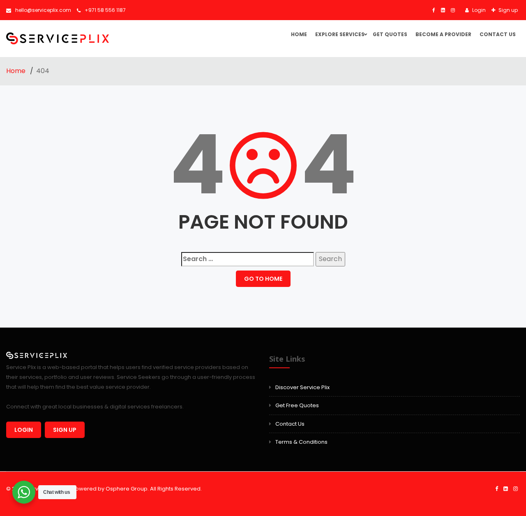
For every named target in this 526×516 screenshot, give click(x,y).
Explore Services (340, 34)
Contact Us (498, 34)
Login (478, 10)
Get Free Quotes (297, 405)
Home (299, 34)
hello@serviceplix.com (43, 10)
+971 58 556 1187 (105, 10)
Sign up (507, 10)
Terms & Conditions (301, 442)
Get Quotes (390, 34)
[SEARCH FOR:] (247, 259)
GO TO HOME (263, 279)
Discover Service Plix (302, 387)
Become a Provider (443, 34)
